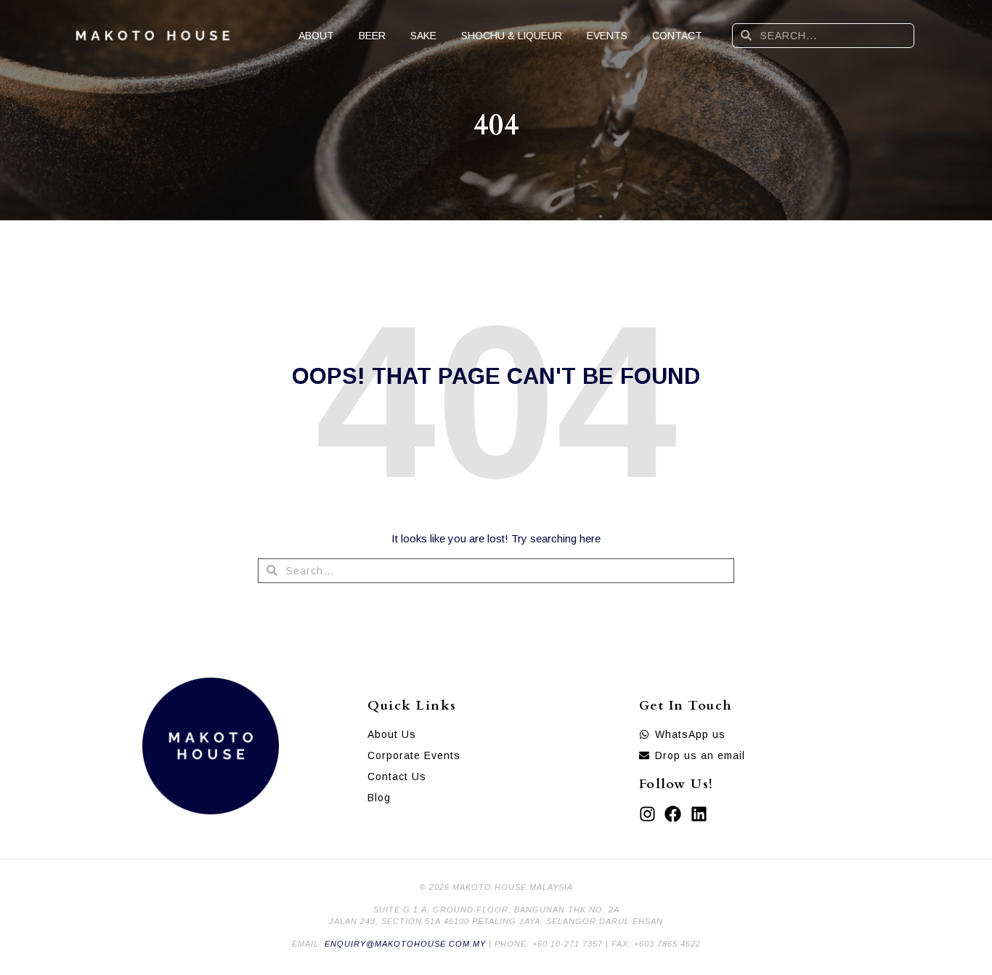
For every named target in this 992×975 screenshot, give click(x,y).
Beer (372, 35)
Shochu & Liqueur (511, 35)
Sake (423, 35)
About (316, 35)
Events (607, 35)
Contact (677, 35)
